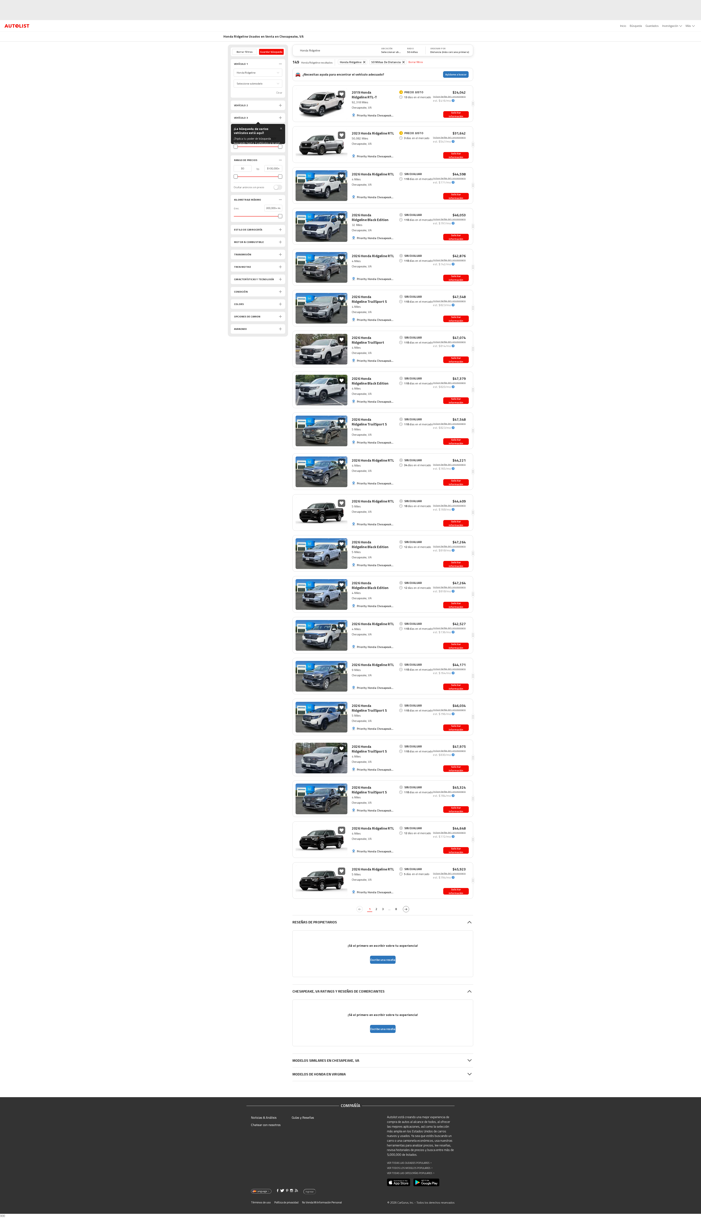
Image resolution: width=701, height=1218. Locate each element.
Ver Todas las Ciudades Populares (409, 1163)
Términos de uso (261, 1202)
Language (262, 1191)
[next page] (406, 909)
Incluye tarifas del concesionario (449, 96)
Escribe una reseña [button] (382, 960)
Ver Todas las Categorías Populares (410, 1173)
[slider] (236, 147)
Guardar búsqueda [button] (271, 52)
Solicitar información (456, 114)
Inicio (623, 26)
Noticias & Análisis (264, 1117)
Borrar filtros (416, 62)
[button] (258, 73)
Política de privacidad (286, 1202)
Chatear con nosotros (266, 1124)
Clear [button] (279, 93)
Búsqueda (636, 26)
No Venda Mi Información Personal (322, 1202)
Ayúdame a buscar (456, 74)
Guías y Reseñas (303, 1117)
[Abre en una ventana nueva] (398, 1182)
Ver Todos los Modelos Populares (409, 1168)
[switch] (276, 187)
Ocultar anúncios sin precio (249, 187)
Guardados (652, 26)
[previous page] (360, 909)
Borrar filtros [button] (245, 52)
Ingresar (310, 1191)
